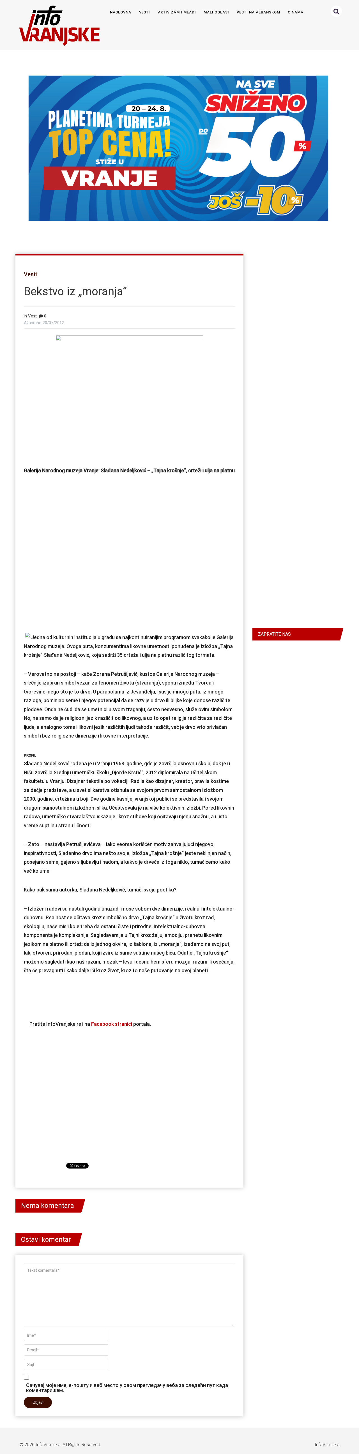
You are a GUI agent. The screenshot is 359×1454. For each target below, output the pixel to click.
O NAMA (295, 12)
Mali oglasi (216, 12)
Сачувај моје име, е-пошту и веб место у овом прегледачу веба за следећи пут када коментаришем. (127, 1387)
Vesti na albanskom (258, 12)
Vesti (144, 12)
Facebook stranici (111, 1024)
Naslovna (120, 12)
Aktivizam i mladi (177, 12)
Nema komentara (47, 1205)
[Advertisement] (129, 568)
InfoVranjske (48, 1444)
